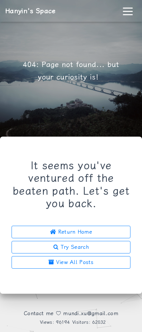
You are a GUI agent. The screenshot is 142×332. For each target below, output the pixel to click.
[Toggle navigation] (128, 11)
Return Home (74, 232)
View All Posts (73, 262)
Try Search (73, 247)
